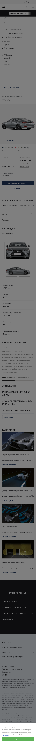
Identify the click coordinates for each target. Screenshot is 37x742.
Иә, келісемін (18, 739)
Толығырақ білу (5, 735)
